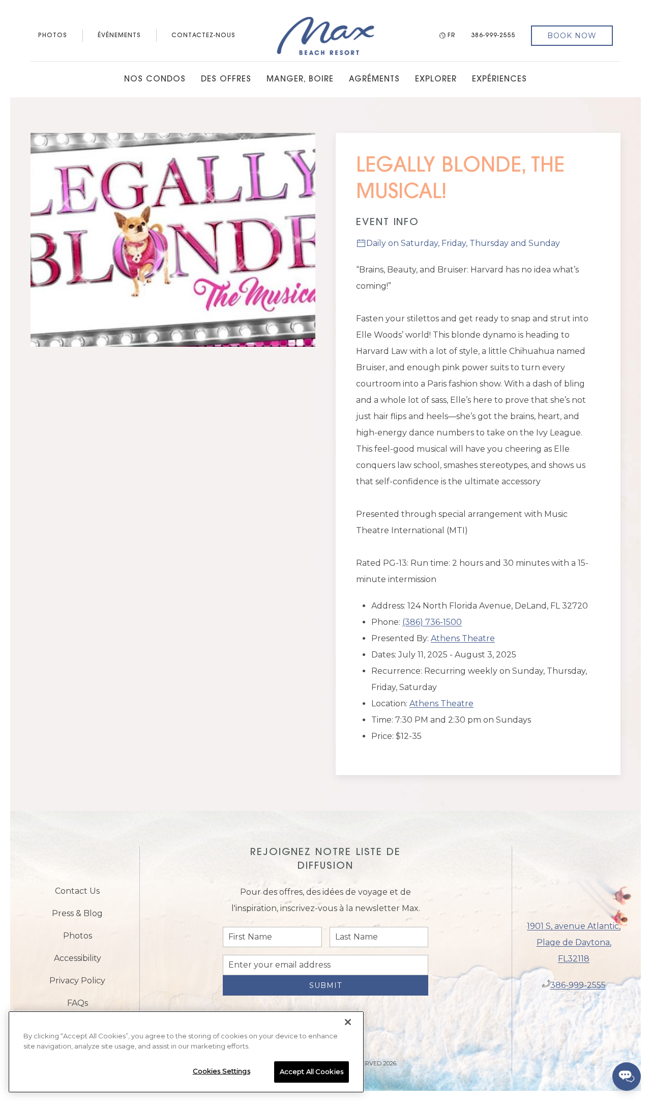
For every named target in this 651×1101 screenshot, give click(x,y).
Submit (325, 993)
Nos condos (155, 79)
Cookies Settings (221, 1071)
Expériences (499, 79)
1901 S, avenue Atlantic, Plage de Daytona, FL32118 (573, 946)
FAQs (77, 1007)
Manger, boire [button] (300, 79)
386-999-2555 (493, 36)
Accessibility (77, 962)
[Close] (348, 1022)
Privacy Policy (77, 984)
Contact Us (77, 895)
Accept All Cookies (311, 1071)
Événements (119, 36)
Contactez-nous (203, 36)
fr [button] (452, 36)
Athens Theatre (463, 638)
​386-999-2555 (578, 989)
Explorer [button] (436, 79)
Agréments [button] (374, 79)
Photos (52, 36)
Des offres (226, 79)
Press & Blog (77, 917)
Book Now (572, 35)
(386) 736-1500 (432, 622)
